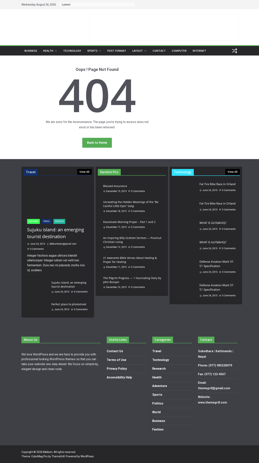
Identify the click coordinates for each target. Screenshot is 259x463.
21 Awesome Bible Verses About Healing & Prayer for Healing (130, 260)
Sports (92, 50)
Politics (157, 403)
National (33, 221)
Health (48, 50)
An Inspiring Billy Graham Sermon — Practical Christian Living (132, 240)
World (156, 412)
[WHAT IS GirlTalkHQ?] (184, 226)
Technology (72, 50)
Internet (199, 50)
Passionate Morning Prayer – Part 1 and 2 (129, 222)
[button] (55, 50)
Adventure (159, 386)
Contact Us (115, 351)
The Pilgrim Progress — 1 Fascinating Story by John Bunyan (132, 280)
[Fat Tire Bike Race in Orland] (184, 188)
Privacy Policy (117, 368)
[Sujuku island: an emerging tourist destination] (58, 198)
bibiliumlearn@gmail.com (63, 244)
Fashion (157, 429)
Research (159, 368)
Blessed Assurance (115, 186)
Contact (159, 50)
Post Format (116, 50)
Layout (137, 50)
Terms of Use (116, 360)
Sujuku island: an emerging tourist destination (55, 232)
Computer (179, 50)
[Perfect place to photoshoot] (36, 306)
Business (30, 50)
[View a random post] (235, 51)
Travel (46, 221)
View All (84, 172)
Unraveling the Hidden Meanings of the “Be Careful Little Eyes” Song (130, 204)
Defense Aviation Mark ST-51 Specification (216, 264)
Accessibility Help (119, 377)
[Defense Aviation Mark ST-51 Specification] (184, 267)
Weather (59, 221)
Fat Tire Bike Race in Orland (217, 184)
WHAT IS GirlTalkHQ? (212, 223)
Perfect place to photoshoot (68, 304)
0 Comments (37, 249)
